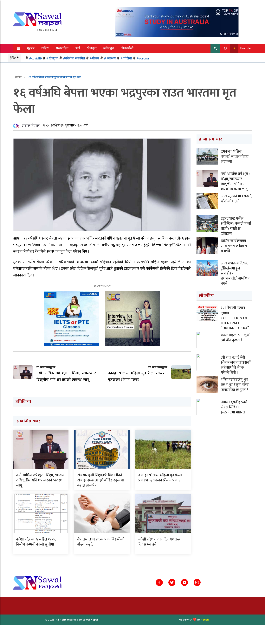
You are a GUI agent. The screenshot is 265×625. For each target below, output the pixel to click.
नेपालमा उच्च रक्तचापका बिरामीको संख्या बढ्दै (100, 542)
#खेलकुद (52, 58)
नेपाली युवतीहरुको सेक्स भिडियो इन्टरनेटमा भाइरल (234, 407)
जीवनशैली (127, 48)
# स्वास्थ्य (110, 58)
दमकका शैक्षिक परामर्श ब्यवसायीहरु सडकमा (235, 156)
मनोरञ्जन (108, 48)
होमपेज (18, 77)
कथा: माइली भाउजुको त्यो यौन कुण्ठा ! (235, 337)
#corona (143, 58)
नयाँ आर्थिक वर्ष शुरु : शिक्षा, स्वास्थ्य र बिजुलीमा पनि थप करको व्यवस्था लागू (40, 480)
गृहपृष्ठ (31, 48)
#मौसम (94, 58)
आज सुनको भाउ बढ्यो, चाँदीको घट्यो (236, 199)
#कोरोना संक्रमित (74, 58)
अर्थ (77, 48)
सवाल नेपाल (31, 126)
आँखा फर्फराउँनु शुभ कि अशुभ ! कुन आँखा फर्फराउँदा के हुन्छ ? (235, 385)
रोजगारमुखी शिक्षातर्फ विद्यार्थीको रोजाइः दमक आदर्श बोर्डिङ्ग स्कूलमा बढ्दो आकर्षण (100, 480)
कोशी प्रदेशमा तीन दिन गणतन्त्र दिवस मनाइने (159, 542)
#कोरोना (126, 58)
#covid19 (35, 58)
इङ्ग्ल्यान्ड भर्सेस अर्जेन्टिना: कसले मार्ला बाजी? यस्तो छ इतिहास (236, 226)
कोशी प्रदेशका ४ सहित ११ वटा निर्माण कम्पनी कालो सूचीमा (36, 542)
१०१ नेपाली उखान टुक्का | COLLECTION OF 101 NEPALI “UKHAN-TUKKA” (235, 318)
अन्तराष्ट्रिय (61, 48)
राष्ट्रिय (45, 48)
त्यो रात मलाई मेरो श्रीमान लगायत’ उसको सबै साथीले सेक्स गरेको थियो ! (236, 365)
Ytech (205, 619)
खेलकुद (92, 48)
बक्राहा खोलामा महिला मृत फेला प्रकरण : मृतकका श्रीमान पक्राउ (160, 478)
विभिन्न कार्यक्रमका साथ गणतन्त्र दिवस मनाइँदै (234, 246)
